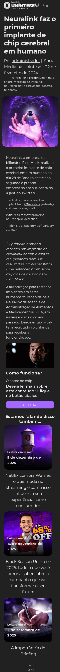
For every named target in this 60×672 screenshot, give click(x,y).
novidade (34, 86)
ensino (8, 81)
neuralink (10, 86)
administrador (26, 60)
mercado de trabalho (28, 81)
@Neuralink (32, 204)
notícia (22, 86)
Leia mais (30, 404)
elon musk (48, 77)
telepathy (10, 90)
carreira (17, 77)
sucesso (47, 86)
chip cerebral (31, 77)
